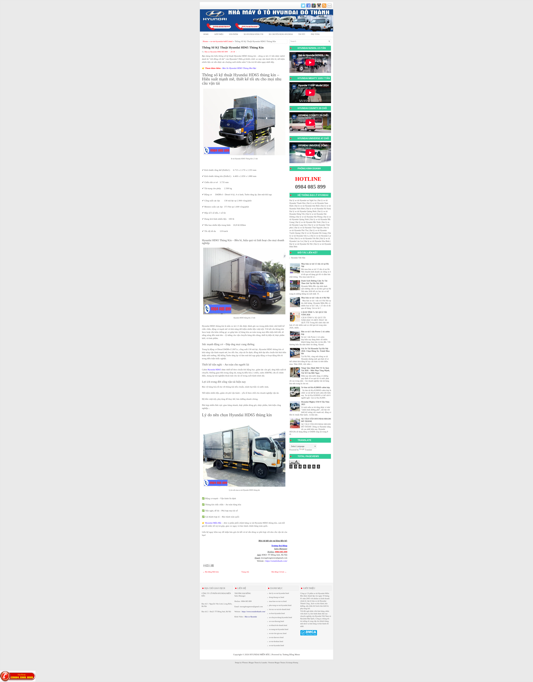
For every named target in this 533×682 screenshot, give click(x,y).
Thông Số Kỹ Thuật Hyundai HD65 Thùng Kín (233, 47)
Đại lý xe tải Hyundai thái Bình (307, 206)
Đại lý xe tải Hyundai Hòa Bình (316, 241)
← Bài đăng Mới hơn (211, 572)
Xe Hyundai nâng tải (253, 34)
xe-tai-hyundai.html (276, 645)
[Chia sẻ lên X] (209, 565)
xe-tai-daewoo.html (276, 637)
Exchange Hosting (292, 662)
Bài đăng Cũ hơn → (278, 572)
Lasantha (264, 662)
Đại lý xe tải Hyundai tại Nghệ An (302, 200)
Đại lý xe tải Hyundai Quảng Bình (302, 211)
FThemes (245, 662)
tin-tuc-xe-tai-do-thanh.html (279, 609)
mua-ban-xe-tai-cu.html (278, 601)
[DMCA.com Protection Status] (308, 635)
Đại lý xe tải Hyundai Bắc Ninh (308, 222)
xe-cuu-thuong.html (276, 621)
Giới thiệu (218, 34)
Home (206, 34)
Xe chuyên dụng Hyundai (281, 34)
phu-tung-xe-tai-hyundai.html (280, 605)
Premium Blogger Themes (276, 662)
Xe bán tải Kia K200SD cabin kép (315, 387)
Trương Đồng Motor (291, 654)
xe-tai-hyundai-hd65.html (221, 41)
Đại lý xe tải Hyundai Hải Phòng (309, 217)
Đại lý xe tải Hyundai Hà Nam (318, 209)
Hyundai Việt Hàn (298, 258)
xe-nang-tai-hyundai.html (278, 629)
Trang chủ (245, 572)
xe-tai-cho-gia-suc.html (277, 633)
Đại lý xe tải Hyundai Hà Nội (301, 244)
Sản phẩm (233, 34)
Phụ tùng (315, 34)
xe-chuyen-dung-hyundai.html (280, 617)
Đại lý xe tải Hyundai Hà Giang (314, 233)
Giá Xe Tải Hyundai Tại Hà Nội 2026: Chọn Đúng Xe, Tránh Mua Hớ (315, 351)
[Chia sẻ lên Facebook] (212, 565)
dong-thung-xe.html (276, 597)
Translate (308, 450)
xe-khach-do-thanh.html (278, 625)
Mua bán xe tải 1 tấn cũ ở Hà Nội (315, 298)
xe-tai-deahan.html (276, 641)
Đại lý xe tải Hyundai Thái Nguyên (308, 228)
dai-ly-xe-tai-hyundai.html (279, 593)
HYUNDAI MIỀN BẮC (260, 654)
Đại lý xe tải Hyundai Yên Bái (307, 238)
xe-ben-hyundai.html (277, 613)
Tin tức (301, 34)
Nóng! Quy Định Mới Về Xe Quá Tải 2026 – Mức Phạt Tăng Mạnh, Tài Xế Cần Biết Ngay (315, 370)
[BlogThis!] (207, 565)
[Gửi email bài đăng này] (204, 565)
